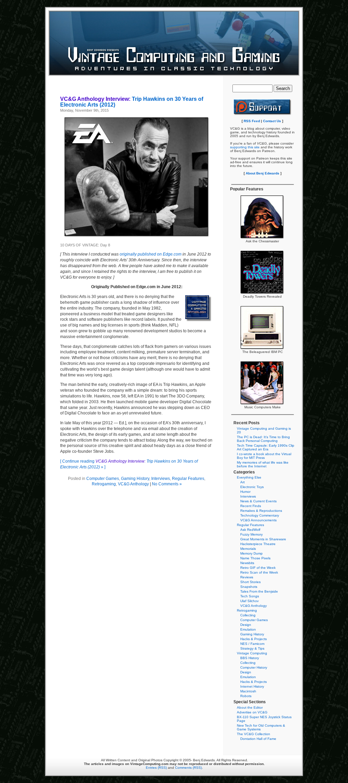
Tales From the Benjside (259, 591)
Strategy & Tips (252, 648)
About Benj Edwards (262, 173)
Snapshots (248, 587)
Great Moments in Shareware (263, 539)
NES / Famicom (252, 644)
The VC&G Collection (253, 734)
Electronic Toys (252, 487)
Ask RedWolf (250, 530)
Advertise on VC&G (252, 712)
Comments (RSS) (188, 767)
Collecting (248, 615)
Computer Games (102, 478)
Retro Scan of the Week (259, 572)
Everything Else (249, 477)
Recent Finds (250, 506)
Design (245, 625)
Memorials (248, 549)
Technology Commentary (259, 515)
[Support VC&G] (262, 114)
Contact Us (272, 121)
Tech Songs (249, 596)
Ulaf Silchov (249, 601)
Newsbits (247, 563)
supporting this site (245, 147)
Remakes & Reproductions (261, 510)
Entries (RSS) (156, 767)
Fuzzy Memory (251, 534)
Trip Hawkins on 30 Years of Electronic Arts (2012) (131, 102)
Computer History (253, 667)
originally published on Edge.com (150, 254)
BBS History (249, 658)
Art (242, 482)
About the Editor (250, 707)
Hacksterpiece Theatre (258, 544)
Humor (245, 491)
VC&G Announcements (258, 520)
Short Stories (250, 582)
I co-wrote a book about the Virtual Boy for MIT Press (264, 456)
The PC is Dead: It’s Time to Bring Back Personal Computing (263, 439)
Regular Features (188, 478)
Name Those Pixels (255, 558)
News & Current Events (258, 501)
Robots (245, 696)
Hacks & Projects (253, 639)
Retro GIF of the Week (258, 568)
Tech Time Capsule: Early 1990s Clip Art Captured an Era (265, 447)
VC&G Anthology (133, 484)
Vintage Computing (252, 653)
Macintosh (248, 691)
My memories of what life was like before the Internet (263, 464)
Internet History (252, 686)
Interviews (160, 478)
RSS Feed (252, 121)
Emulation (248, 629)
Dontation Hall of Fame (258, 739)
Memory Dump (251, 553)
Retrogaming (104, 484)
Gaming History (135, 478)
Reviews (246, 577)
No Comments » (167, 484)
